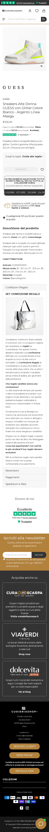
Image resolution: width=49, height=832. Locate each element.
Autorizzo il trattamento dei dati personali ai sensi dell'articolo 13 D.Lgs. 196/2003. (25, 562)
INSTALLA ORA (25, 771)
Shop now (24, 654)
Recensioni (12, 470)
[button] (27, 19)
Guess (6, 99)
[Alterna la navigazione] (4, 19)
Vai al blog (24, 692)
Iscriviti (39, 555)
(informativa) (12, 566)
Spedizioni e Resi (16, 484)
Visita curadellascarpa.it (24, 616)
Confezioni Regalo (17, 287)
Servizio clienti (24, 746)
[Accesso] (30, 11)
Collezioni (10, 779)
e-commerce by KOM (27, 828)
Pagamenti (12, 477)
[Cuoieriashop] (12, 11)
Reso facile (24, 755)
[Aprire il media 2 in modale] (24, 49)
